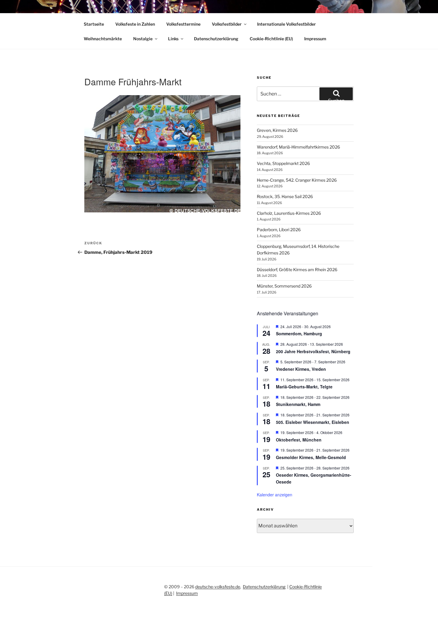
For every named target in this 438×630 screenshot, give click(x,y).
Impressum (315, 38)
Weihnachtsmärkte (103, 38)
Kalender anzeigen (274, 495)
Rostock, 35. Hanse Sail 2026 (285, 196)
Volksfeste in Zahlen (135, 24)
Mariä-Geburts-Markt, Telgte (304, 387)
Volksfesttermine (183, 24)
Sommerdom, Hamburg (299, 333)
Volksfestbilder (227, 24)
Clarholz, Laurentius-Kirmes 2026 (289, 213)
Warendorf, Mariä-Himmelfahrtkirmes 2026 (298, 146)
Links (173, 38)
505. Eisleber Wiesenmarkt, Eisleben (312, 422)
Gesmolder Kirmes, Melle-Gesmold (311, 457)
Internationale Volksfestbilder (286, 24)
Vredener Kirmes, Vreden (301, 369)
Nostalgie (143, 38)
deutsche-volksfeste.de (217, 586)
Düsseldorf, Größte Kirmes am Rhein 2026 (297, 269)
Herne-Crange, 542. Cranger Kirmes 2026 (297, 180)
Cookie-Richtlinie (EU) (271, 38)
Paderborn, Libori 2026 (279, 229)
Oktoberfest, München (298, 440)
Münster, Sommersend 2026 (284, 285)
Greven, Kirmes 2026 (277, 130)
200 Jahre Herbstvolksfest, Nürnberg (313, 351)
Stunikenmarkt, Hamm (298, 404)
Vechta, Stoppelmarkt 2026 (283, 163)
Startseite (94, 24)
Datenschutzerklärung (216, 38)
